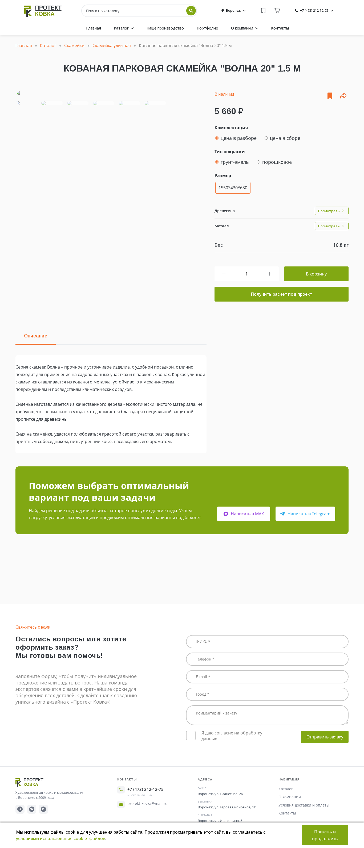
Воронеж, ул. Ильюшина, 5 (220, 820)
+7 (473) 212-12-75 (145, 789)
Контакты (287, 813)
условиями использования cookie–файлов (60, 838)
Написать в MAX (247, 514)
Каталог (285, 788)
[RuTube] (43, 809)
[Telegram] (20, 809)
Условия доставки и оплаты (303, 805)
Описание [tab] (35, 336)
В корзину (316, 274)
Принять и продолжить (325, 835)
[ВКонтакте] (31, 809)
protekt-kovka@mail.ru (147, 803)
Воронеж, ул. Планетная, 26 (220, 793)
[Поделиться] (343, 95)
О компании (289, 796)
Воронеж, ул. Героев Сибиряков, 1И (227, 807)
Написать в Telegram (309, 514)
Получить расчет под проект (281, 294)
